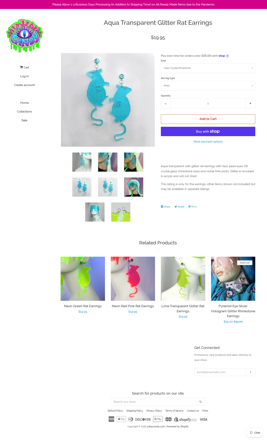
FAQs (205, 410)
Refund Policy (115, 410)
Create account (24, 85)
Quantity (166, 95)
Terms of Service (174, 410)
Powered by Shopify (178, 426)
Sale (24, 120)
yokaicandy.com (156, 426)
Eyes (163, 60)
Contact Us (193, 410)
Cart (26, 67)
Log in (24, 76)
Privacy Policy (154, 410)
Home (24, 103)
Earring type (168, 78)
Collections (24, 111)
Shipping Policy (134, 410)
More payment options (208, 141)
